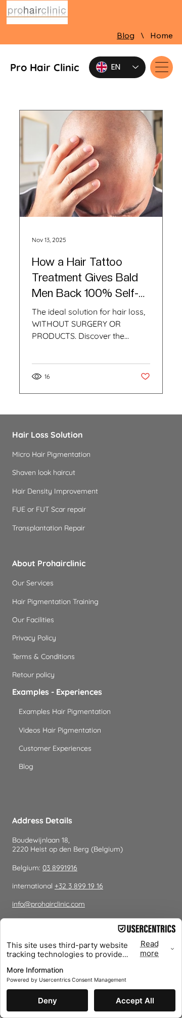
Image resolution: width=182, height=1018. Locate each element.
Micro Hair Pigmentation (51, 454)
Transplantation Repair (48, 527)
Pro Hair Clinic (44, 67)
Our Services (33, 582)
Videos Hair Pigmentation (60, 730)
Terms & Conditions (43, 656)
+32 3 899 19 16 (79, 885)
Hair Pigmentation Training (55, 601)
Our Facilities (33, 619)
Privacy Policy (34, 637)
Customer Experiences (55, 748)
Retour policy (33, 674)
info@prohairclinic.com (48, 904)
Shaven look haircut (43, 472)
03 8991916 (59, 867)
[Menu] (161, 67)
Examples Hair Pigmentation (65, 711)
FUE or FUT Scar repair (49, 509)
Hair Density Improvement (55, 491)
